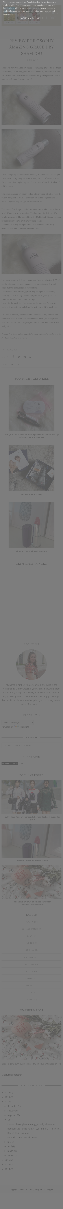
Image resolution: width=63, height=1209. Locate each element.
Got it (40, 18)
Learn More (27, 18)
